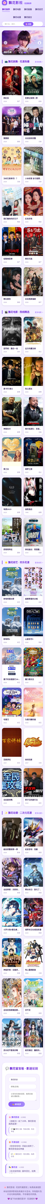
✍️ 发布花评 (16, 1104)
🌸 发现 (28, 24)
